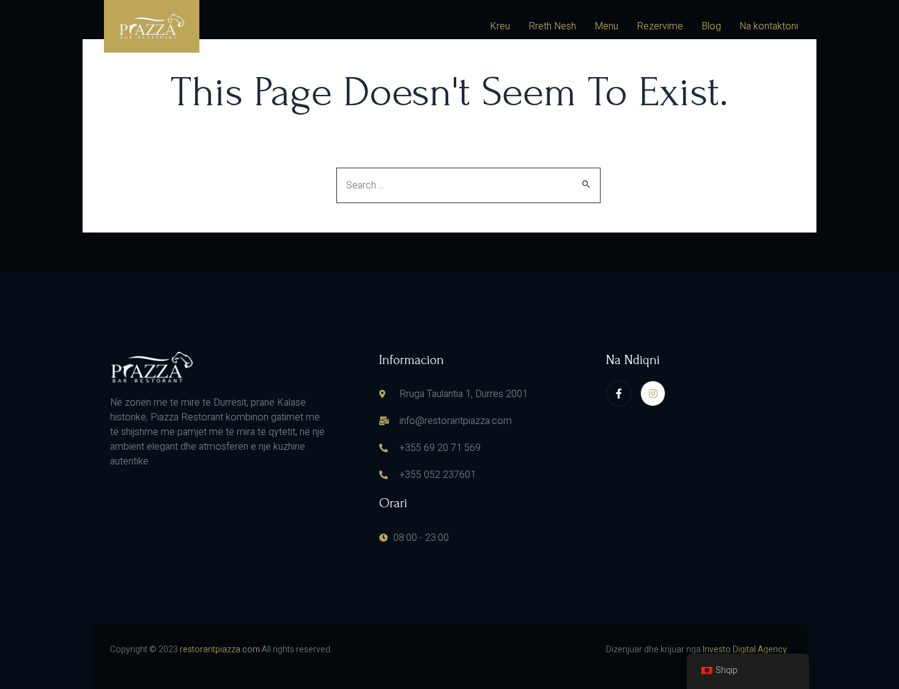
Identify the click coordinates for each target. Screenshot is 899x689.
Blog (711, 26)
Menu (606, 26)
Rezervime (660, 26)
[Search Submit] (586, 184)
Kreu (500, 26)
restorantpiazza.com (220, 649)
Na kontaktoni (768, 26)
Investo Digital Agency (745, 649)
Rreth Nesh (552, 26)
